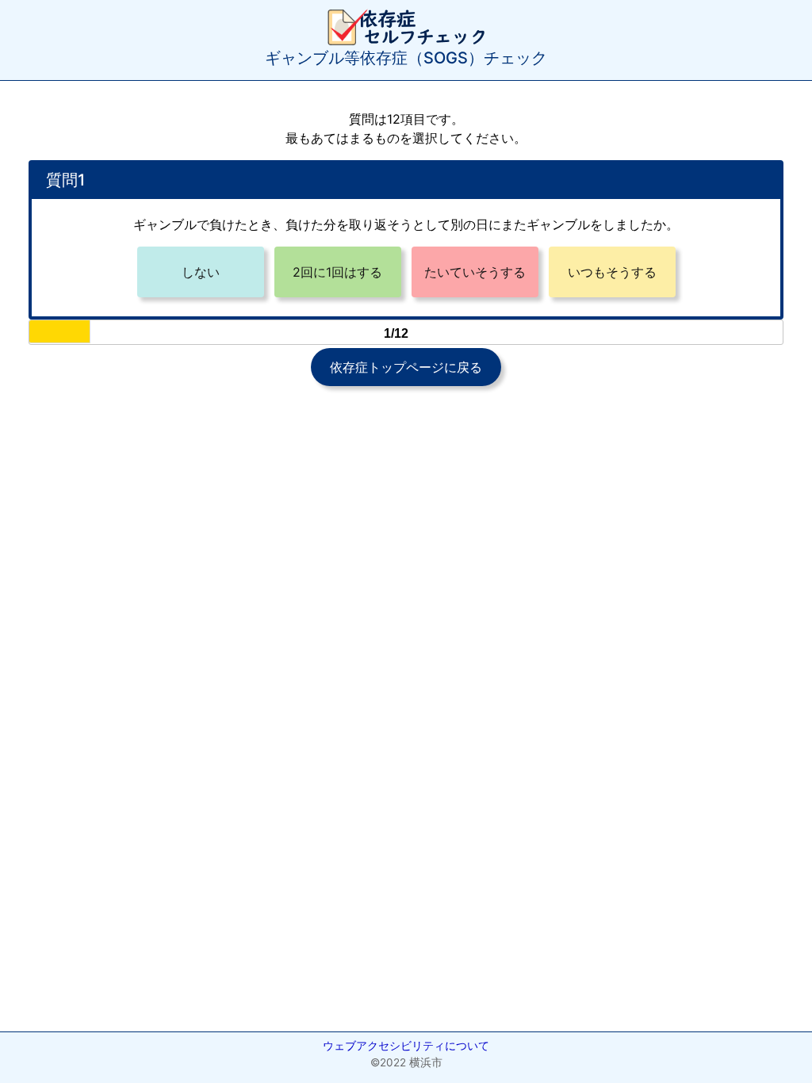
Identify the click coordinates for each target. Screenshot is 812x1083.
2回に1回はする (337, 272)
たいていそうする (475, 272)
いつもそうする (612, 272)
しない (201, 272)
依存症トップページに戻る (406, 367)
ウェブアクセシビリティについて (406, 1045)
